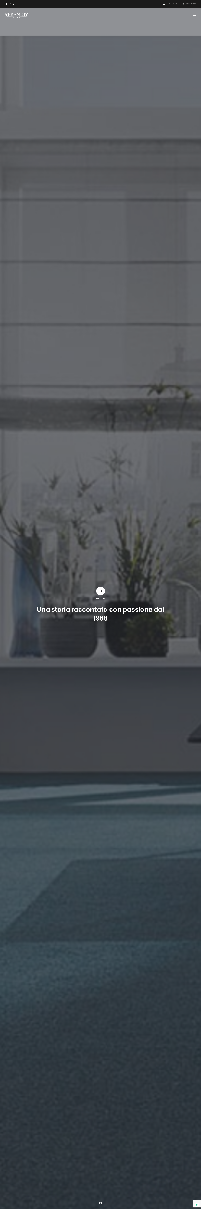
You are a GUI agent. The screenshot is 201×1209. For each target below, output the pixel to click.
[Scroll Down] (100, 1202)
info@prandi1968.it (172, 4)
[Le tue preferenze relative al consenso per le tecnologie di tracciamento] (197, 1205)
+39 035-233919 (190, 4)
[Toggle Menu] (194, 15)
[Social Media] (6, 4)
